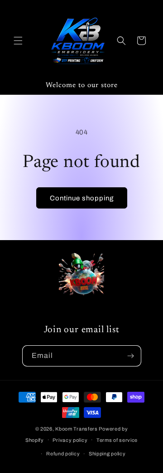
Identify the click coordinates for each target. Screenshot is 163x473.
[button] (18, 41)
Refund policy (63, 453)
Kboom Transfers (77, 428)
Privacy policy (70, 440)
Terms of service (117, 440)
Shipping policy (107, 453)
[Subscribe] (131, 355)
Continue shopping (82, 198)
